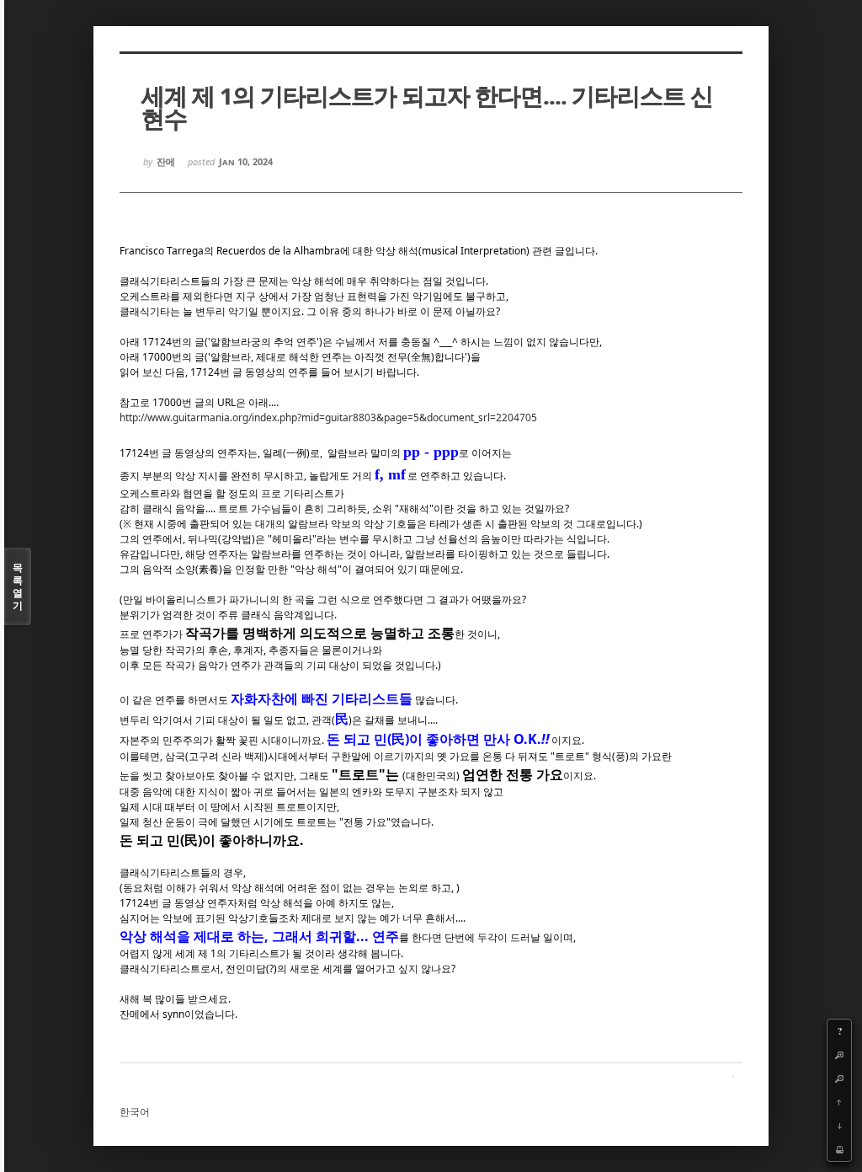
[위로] (839, 1102)
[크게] (839, 1055)
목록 (18, 586)
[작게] (839, 1078)
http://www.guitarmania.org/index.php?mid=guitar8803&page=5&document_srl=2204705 (328, 417)
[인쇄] (839, 1149)
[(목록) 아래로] (839, 1125)
